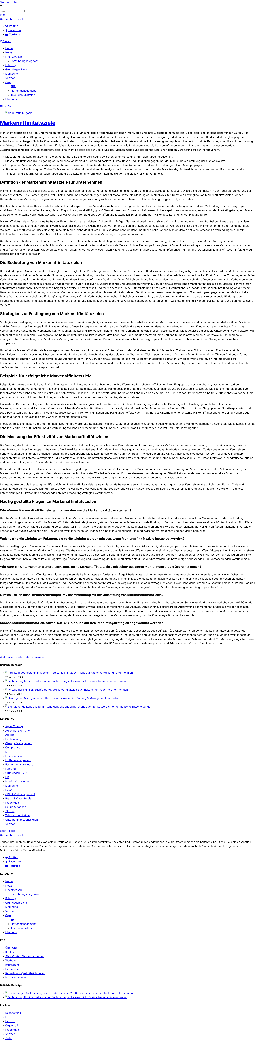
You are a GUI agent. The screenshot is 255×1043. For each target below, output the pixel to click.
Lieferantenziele (33, 657)
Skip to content (9, 2)
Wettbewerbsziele (11, 657)
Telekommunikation (23, 94)
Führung (10, 65)
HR (7, 777)
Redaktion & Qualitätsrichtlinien (25, 973)
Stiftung (10, 811)
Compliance (12, 747)
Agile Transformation (18, 730)
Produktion (12, 802)
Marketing (11, 73)
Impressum (12, 964)
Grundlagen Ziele (16, 69)
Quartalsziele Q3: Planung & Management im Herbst (86, 698)
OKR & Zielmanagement (20, 794)
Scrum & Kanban (15, 807)
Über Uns (11, 947)
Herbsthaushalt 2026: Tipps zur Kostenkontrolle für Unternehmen (91, 672)
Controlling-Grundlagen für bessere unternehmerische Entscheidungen (107, 706)
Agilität (9, 734)
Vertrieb (10, 78)
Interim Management (18, 781)
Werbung (11, 960)
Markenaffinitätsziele (27, 123)
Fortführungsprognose (25, 61)
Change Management (18, 743)
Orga (8, 82)
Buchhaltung (13, 739)
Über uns (11, 99)
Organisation (13, 1025)
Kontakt (10, 952)
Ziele (8, 1038)
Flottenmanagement (23, 90)
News (8, 52)
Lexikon (10, 1021)
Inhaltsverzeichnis (16, 977)
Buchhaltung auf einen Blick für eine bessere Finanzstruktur (89, 681)
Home (9, 48)
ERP (13, 86)
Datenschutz (13, 969)
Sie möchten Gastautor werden (24, 956)
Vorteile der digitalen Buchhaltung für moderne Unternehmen (89, 689)
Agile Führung (14, 726)
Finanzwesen (13, 56)
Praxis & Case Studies (19, 798)
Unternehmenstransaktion (21, 819)
